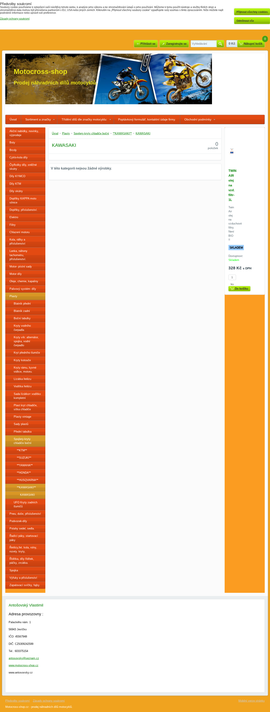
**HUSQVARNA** (27, 480)
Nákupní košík (253, 43)
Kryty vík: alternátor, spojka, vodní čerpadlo (26, 341)
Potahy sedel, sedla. (22, 528)
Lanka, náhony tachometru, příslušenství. (18, 254)
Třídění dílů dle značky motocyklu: (84, 119)
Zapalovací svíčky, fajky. (24, 585)
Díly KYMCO (17, 176)
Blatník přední (22, 303)
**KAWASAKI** (26, 487)
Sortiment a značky (38, 119)
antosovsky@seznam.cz (24, 658)
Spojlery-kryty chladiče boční (22, 441)
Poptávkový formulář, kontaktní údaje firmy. (147, 119)
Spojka (13, 570)
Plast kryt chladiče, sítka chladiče (25, 407)
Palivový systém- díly (22, 288)
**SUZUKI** (24, 457)
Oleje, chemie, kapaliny (23, 281)
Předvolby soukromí (17, 700)
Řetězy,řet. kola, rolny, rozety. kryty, (23, 549)
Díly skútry (16, 191)
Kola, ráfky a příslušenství (17, 241)
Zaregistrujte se (176, 43)
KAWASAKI (27, 494)
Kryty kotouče (22, 360)
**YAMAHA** (25, 465)
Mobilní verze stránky (251, 700)
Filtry (12, 224)
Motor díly (15, 273)
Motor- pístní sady (20, 266)
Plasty (13, 296)
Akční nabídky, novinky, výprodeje (24, 133)
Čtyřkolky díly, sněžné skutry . (23, 166)
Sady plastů (21, 424)
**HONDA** (24, 472)
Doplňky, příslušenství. (23, 209)
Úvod (13, 119)
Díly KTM (15, 183)
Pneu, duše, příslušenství (25, 513)
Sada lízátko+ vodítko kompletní (27, 395)
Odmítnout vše (245, 20)
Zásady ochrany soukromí (49, 700)
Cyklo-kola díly (18, 157)
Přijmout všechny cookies (252, 12)
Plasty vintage (22, 416)
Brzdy (13, 150)
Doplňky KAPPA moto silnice (22, 200)
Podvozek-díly (18, 521)
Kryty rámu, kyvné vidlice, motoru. (25, 369)
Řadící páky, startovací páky (23, 537)
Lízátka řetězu (22, 379)
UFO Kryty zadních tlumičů (25, 504)
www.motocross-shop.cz (23, 665)
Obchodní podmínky (197, 119)
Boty (12, 142)
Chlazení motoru (19, 232)
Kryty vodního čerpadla (22, 327)
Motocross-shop (40, 71)
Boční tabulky (22, 318)
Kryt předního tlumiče (27, 352)
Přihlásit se (147, 43)
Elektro (13, 217)
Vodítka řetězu (22, 386)
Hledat (220, 43)
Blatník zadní (22, 311)
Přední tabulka (22, 431)
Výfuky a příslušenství (23, 577)
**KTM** (22, 450)
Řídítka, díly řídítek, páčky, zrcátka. (21, 560)
